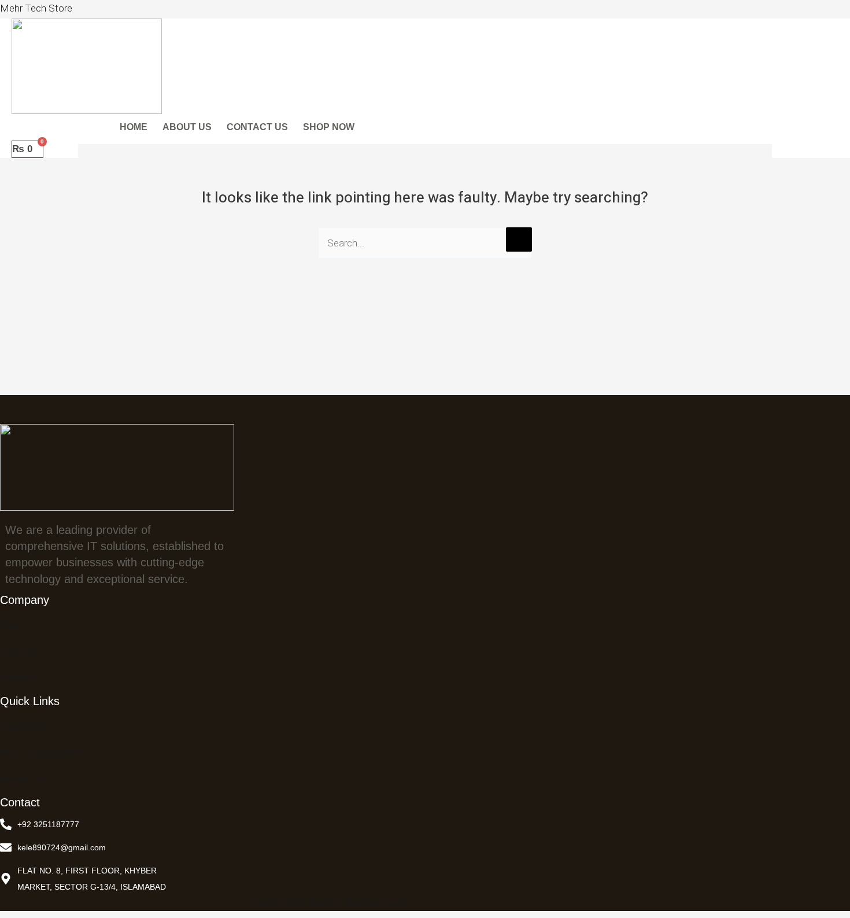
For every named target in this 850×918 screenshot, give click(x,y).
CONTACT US (257, 127)
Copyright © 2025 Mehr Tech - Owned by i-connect (329, 903)
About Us (17, 651)
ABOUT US (187, 127)
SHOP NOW (328, 127)
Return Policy (25, 778)
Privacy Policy (25, 726)
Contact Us (21, 677)
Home (11, 625)
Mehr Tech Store (36, 8)
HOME (133, 127)
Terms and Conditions (43, 752)
